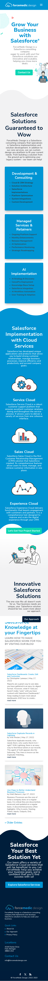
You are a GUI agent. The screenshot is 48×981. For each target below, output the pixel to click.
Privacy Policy (12, 934)
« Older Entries (13, 822)
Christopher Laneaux (18, 678)
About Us (10, 929)
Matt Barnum (15, 794)
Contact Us (24, 72)
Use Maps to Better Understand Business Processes (21, 791)
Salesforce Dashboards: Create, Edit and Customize (22, 675)
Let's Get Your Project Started (24, 530)
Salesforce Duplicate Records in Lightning (20, 734)
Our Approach (31, 619)
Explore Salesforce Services (24, 884)
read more (11, 700)
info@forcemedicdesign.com (16, 961)
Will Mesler (15, 737)
